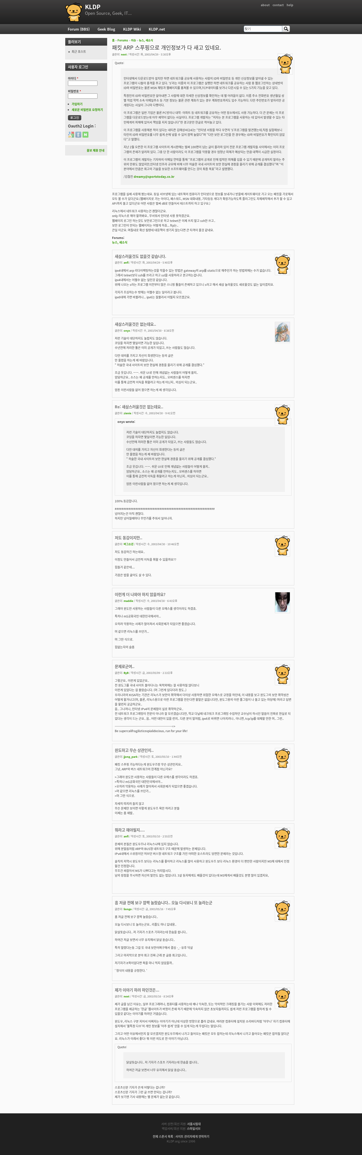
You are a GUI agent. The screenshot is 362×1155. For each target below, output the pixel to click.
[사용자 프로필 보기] (285, 72)
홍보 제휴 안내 (95, 150)
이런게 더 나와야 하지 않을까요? (140, 594)
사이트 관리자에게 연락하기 (192, 1136)
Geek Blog (106, 29)
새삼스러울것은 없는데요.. (135, 324)
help (290, 5)
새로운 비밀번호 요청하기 (87, 110)
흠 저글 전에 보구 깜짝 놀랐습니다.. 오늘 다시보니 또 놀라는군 (163, 902)
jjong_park (131, 756)
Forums (122, 40)
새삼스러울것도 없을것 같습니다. (140, 256)
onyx (127, 330)
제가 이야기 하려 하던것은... (137, 990)
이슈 (133, 40)
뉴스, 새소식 (146, 40)
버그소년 (128, 544)
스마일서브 (193, 1128)
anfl (126, 262)
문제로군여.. (124, 666)
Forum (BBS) (79, 29)
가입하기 (77, 104)
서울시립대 (194, 1124)
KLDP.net (157, 29)
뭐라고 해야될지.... (130, 829)
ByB (126, 673)
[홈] (73, 12)
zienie (127, 413)
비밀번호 (74, 91)
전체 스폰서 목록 (163, 1136)
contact (278, 5)
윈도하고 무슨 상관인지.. (134, 750)
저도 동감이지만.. (128, 537)
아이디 (73, 78)
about (265, 5)
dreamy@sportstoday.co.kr (154, 176)
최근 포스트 (79, 51)
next (124, 54)
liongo (128, 909)
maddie (128, 601)
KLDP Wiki (132, 29)
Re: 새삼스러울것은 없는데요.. (139, 406)
